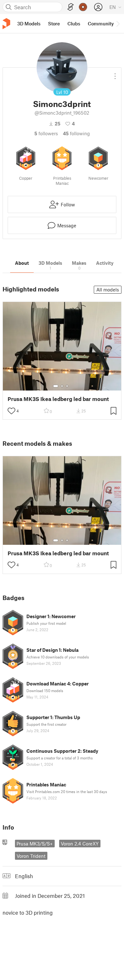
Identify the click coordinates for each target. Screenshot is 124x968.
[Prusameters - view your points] (83, 7)
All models (107, 289)
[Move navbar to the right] (118, 23)
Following (76, 133)
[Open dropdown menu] (115, 73)
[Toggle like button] (11, 411)
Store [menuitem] (54, 23)
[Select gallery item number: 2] (62, 386)
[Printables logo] (6, 23)
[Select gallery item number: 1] (55, 386)
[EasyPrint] (70, 7)
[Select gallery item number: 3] (67, 386)
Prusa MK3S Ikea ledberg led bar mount (58, 399)
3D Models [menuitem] (28, 23)
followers (46, 133)
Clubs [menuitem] (73, 23)
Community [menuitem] (101, 23)
